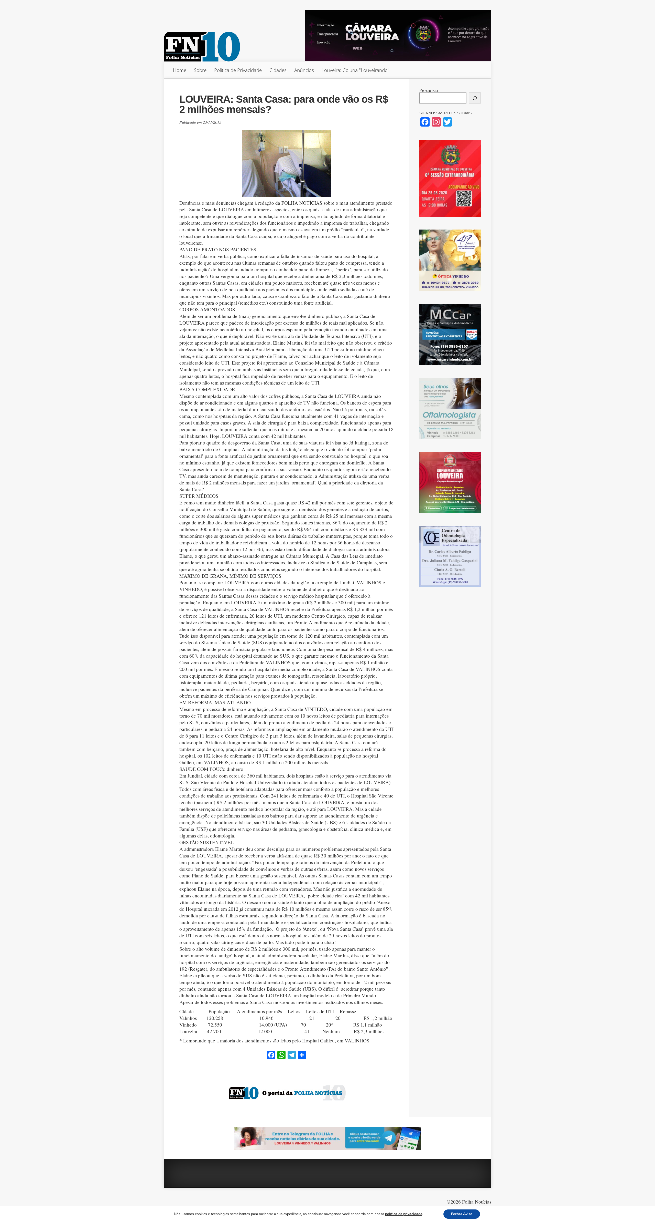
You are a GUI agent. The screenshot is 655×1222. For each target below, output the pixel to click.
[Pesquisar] (475, 97)
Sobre (200, 70)
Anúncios (304, 70)
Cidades (278, 70)
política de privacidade (403, 1213)
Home (179, 70)
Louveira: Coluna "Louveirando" (355, 70)
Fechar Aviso (461, 1213)
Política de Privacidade (238, 70)
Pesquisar (428, 90)
